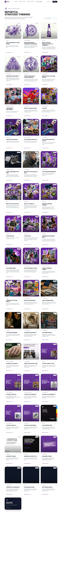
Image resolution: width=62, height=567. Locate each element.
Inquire (55, 1)
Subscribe (49, 1)
